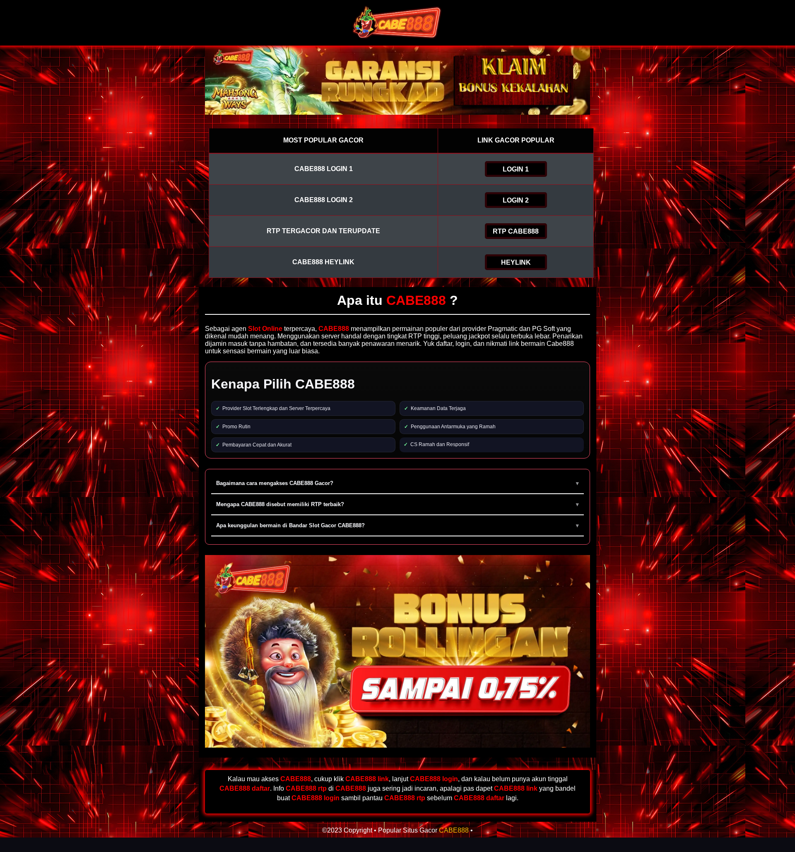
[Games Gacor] (397, 38)
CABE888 (454, 830)
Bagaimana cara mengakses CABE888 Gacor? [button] (274, 483)
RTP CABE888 (516, 231)
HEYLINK (516, 262)
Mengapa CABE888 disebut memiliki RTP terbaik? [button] (280, 504)
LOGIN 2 (516, 200)
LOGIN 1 (516, 169)
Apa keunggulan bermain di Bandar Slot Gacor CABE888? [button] (290, 525)
